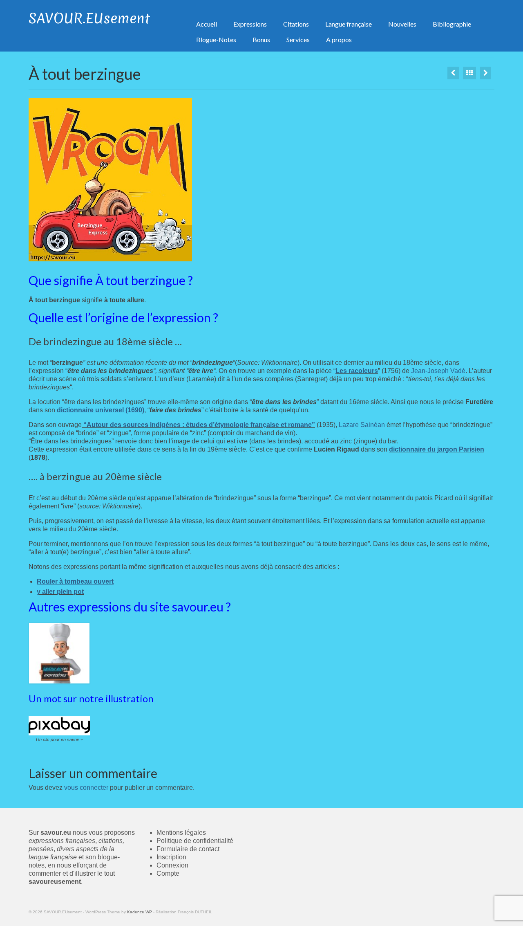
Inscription (171, 857)
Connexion (172, 865)
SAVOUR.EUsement (89, 18)
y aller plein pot (60, 591)
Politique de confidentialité (194, 840)
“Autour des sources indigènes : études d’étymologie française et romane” (198, 424)
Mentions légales (181, 832)
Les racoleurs (356, 370)
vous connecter (86, 787)
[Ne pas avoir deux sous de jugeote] (485, 73)
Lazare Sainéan (362, 424)
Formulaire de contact (187, 848)
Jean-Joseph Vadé (438, 370)
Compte (167, 873)
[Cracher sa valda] (453, 73)
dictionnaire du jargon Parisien (436, 449)
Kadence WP (139, 912)
